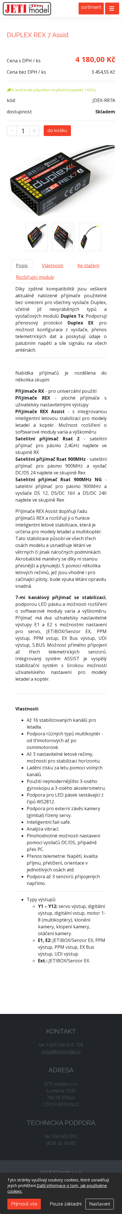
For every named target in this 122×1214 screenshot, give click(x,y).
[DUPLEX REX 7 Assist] (37, 237)
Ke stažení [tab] (88, 265)
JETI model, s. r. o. (27, 8)
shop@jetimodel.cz (61, 1052)
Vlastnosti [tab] (52, 265)
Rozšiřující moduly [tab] (35, 277)
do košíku (57, 130)
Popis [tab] (22, 265)
